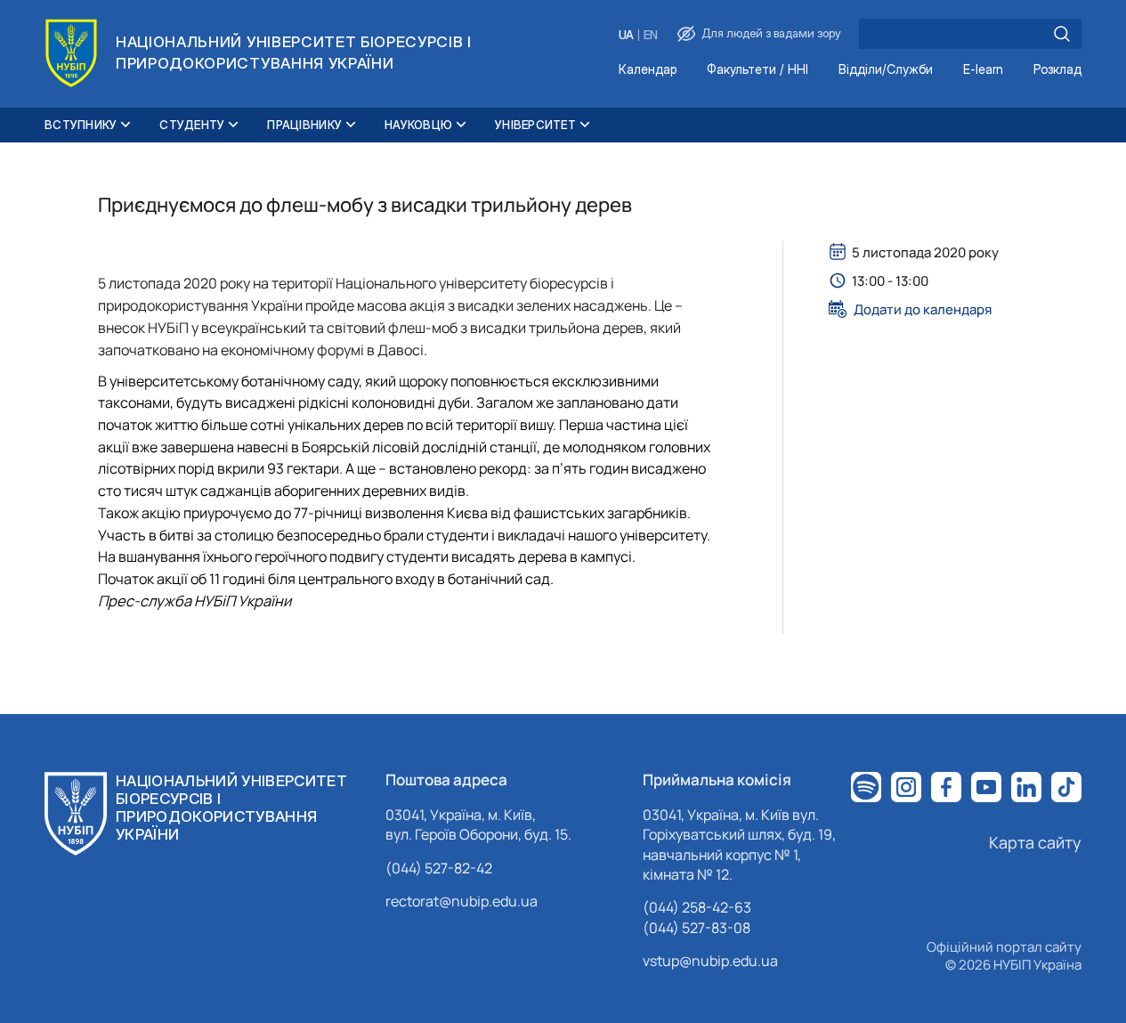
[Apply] (1061, 34)
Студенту (191, 125)
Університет (535, 125)
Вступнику (81, 125)
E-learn (983, 70)
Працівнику (304, 125)
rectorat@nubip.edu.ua (461, 901)
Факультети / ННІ (757, 70)
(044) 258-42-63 (697, 907)
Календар (647, 70)
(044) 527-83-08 (696, 928)
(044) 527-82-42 (438, 868)
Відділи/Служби (885, 70)
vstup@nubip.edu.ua (710, 960)
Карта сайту (1035, 842)
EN (651, 35)
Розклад (1057, 70)
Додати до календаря (923, 309)
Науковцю (418, 125)
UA (626, 35)
